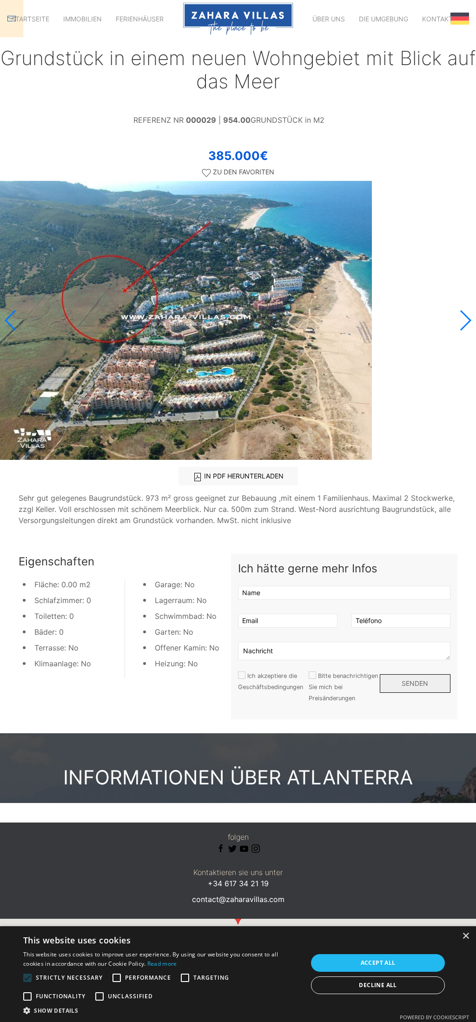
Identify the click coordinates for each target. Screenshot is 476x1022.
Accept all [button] (378, 963)
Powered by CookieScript (434, 1017)
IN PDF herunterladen (243, 476)
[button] (465, 320)
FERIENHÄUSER (140, 19)
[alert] (238, 974)
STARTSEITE (30, 19)
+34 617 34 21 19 (238, 883)
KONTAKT (437, 19)
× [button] (465, 936)
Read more (162, 964)
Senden (415, 683)
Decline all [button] (378, 985)
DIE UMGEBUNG (383, 19)
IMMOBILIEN (82, 19)
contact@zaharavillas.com (238, 899)
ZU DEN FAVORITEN (242, 172)
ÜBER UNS (328, 19)
